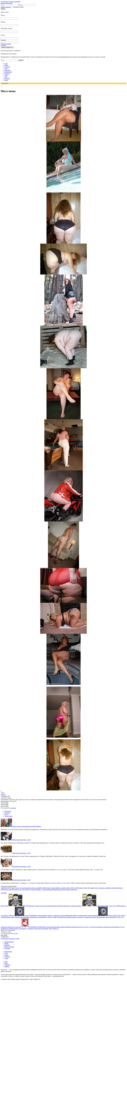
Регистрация (8, 3)
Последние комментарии (9, 886)
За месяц (7, 813)
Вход (2, 3)
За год (6, 814)
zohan (5, 935)
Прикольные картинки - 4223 (21, 853)
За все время (8, 816)
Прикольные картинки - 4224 (21, 840)
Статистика (4, 1)
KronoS (3, 794)
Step (2, 935)
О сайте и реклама (14, 1)
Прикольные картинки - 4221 (21, 880)
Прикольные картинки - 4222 (21, 866)
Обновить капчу (6, 44)
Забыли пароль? (6, 7)
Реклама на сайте (13, 938)
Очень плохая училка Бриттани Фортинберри (26, 826)
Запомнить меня (18, 7)
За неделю (7, 811)
